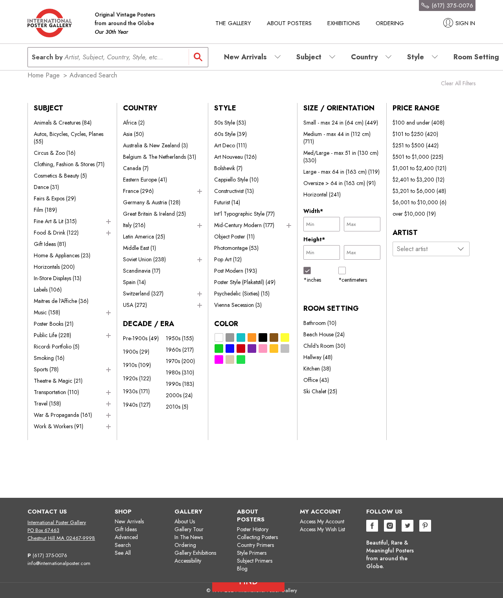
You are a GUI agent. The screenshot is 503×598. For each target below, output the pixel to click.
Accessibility (187, 561)
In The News (188, 537)
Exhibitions (343, 23)
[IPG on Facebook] (372, 526)
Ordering (390, 23)
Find (251, 481)
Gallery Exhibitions (195, 553)
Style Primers (251, 553)
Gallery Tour (189, 529)
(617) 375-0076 (50, 555)
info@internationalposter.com (59, 563)
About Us (184, 521)
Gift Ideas (126, 529)
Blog (242, 568)
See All (123, 553)
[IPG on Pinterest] (425, 526)
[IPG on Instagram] (390, 526)
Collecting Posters (257, 537)
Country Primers (255, 545)
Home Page (44, 75)
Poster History (252, 529)
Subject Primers (254, 561)
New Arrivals (129, 521)
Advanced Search (126, 541)
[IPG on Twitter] (407, 526)
